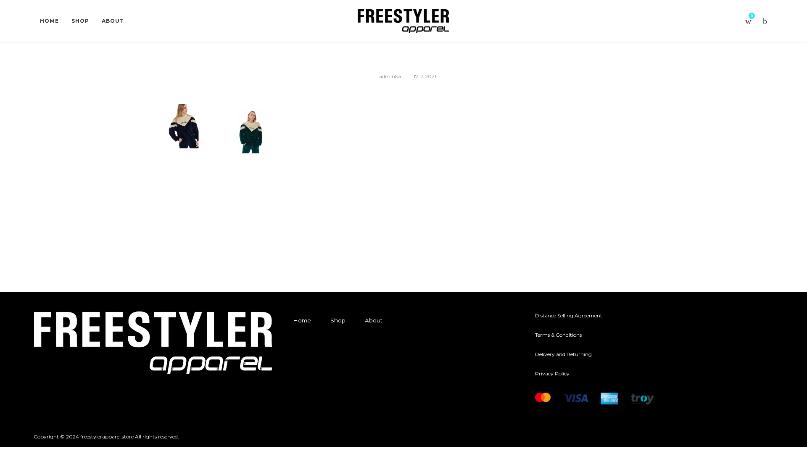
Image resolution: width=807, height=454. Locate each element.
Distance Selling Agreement (568, 315)
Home (302, 320)
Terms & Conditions (558, 335)
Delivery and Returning (563, 354)
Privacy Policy (552, 373)
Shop (337, 320)
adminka (390, 76)
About (373, 320)
